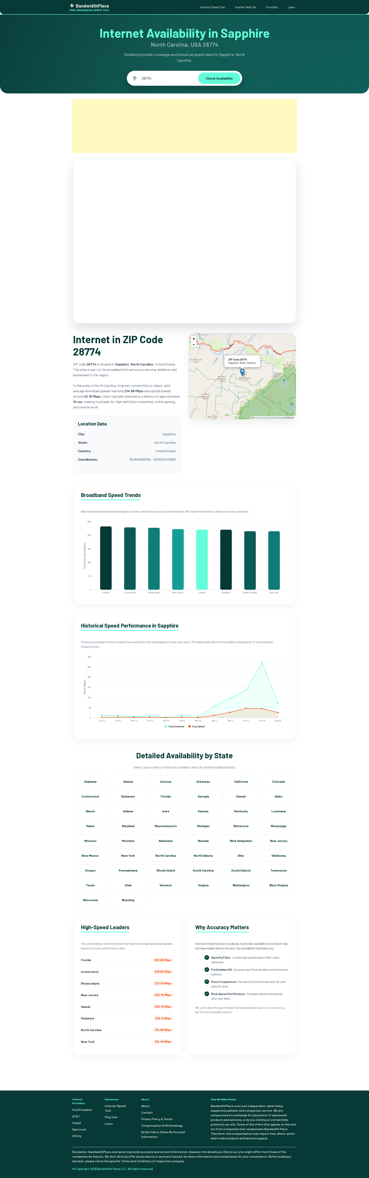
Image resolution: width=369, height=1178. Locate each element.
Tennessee (278, 870)
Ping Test (111, 1117)
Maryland (128, 826)
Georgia (203, 796)
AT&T (76, 1116)
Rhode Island (166, 870)
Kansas (203, 811)
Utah (128, 885)
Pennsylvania (128, 870)
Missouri (90, 840)
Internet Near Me (245, 7)
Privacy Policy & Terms (156, 1119)
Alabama (90, 781)
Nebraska (166, 840)
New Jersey (278, 840)
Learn (291, 7)
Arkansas (203, 781)
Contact (147, 1112)
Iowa (165, 811)
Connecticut (90, 796)
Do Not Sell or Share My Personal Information (163, 1134)
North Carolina (165, 855)
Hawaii (241, 796)
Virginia (203, 885)
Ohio (241, 855)
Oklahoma (279, 855)
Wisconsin (90, 900)
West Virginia (278, 885)
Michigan (203, 826)
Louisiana (279, 811)
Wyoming (128, 900)
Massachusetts (166, 826)
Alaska (128, 781)
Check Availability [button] (219, 78)
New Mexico (90, 855)
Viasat (76, 1123)
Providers (272, 7)
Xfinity (76, 1136)
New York (128, 855)
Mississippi (278, 826)
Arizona (165, 781)
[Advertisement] (184, 126)
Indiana (128, 811)
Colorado (278, 781)
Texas (90, 885)
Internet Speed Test (212, 7)
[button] (242, 372)
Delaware (128, 796)
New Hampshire (241, 840)
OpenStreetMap (274, 417)
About (145, 1106)
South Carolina (203, 870)
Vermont (166, 885)
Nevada (203, 840)
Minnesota (241, 826)
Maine (90, 826)
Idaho (279, 796)
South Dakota (241, 870)
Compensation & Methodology (162, 1125)
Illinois (90, 811)
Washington (241, 885)
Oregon (90, 870)
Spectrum (79, 1129)
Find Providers (82, 1109)
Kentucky (241, 811)
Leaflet (258, 417)
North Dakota (203, 855)
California (241, 781)
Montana (128, 840)
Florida (166, 796)
